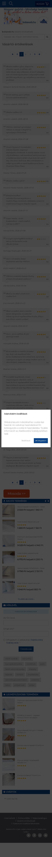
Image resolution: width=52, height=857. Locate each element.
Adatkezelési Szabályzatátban (33, 431)
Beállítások (26, 441)
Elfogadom (41, 441)
